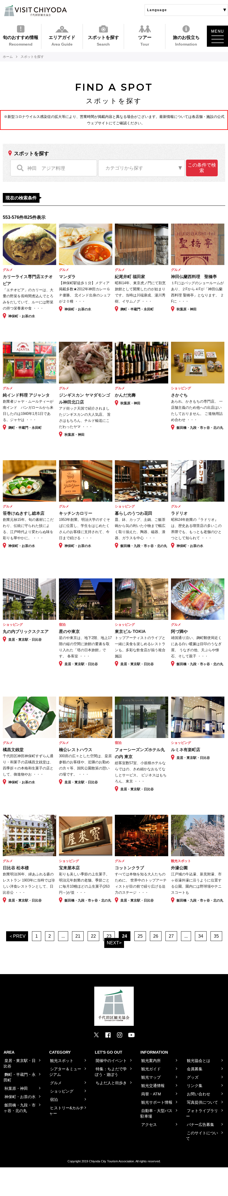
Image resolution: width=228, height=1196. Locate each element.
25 (140, 936)
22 (93, 936)
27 (171, 936)
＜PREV (17, 936)
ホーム (8, 57)
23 (108, 936)
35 (216, 936)
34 (200, 936)
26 (155, 936)
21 (77, 936)
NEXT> (114, 942)
